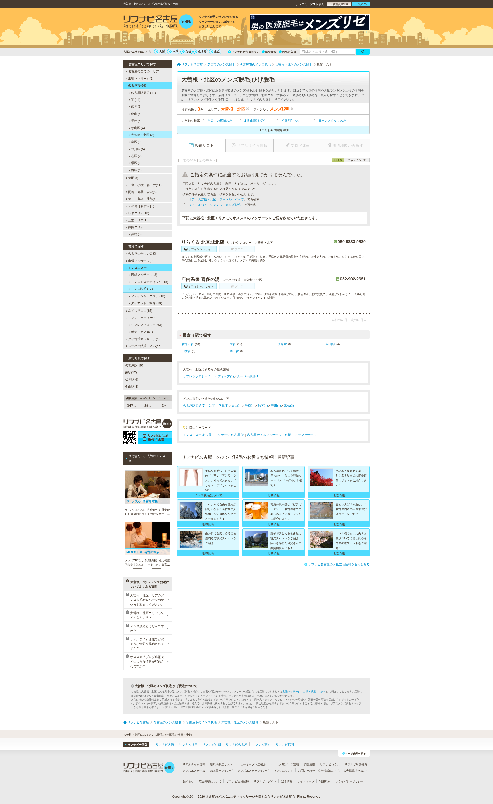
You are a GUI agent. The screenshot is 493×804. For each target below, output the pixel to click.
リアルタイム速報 (194, 764)
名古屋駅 (187, 344)
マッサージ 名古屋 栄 (229, 434)
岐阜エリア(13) (138, 213)
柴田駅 (234, 351)
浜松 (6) (136, 234)
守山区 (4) (138, 127)
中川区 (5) (138, 149)
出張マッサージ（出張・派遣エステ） (304, 691)
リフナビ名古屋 (236, 744)
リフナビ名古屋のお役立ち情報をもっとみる (339, 564)
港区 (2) (136, 155)
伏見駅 (282, 344)
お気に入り (289, 52)
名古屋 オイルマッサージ (264, 434)
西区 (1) (136, 170)
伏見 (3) (136, 106)
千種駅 (186, 351)
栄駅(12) (131, 372)
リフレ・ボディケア (142, 317)
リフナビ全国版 (137, 744)
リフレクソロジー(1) (197, 376)
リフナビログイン (265, 781)
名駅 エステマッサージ (300, 434)
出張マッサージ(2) (141, 78)
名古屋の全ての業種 (142, 253)
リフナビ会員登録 (237, 781)
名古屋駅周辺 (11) (143, 92)
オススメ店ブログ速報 (285, 764)
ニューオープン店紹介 (252, 764)
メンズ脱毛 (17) (142, 288)
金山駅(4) (131, 386)
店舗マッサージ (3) (144, 274)
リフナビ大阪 (165, 744)
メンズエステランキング (253, 770)
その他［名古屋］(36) (143, 206)
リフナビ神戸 (188, 744)
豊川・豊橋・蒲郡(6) (142, 198)
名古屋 (202, 51)
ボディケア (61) (142, 331)
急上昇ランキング (221, 770)
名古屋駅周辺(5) (194, 405)
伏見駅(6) (131, 379)
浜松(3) (289, 405)
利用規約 (324, 781)
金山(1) (237, 405)
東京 (217, 51)
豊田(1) (276, 405)
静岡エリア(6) (137, 227)
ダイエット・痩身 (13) (146, 302)
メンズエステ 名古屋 (197, 434)
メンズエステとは (194, 770)
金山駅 (330, 344)
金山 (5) (136, 113)
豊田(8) (133, 177)
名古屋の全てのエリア (143, 71)
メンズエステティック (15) (149, 281)
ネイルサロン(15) (140, 310)
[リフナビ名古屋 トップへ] (158, 22)
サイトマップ (305, 781)
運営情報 (286, 781)
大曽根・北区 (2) (142, 134)
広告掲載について (210, 781)
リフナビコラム (330, 764)
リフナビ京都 (211, 744)
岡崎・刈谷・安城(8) (142, 191)
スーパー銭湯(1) (248, 376)
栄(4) (211, 405)
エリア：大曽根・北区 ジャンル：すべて (214, 199)
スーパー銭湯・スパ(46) (145, 345)
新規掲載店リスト (221, 764)
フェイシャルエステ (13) (148, 296)
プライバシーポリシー (349, 781)
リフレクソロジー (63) (146, 324)
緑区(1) (263, 405)
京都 (188, 51)
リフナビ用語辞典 (356, 764)
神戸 (175, 51)
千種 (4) (136, 120)
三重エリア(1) (137, 220)
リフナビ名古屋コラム (245, 52)
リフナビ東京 (261, 744)
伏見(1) (224, 405)
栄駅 (233, 344)
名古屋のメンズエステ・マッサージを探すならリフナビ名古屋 (249, 796)
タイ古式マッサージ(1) (144, 338)
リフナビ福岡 (285, 744)
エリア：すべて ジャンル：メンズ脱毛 (213, 204)
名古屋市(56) (137, 85)
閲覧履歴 (271, 52)
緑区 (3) (136, 162)
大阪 (162, 51)
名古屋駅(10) (134, 365)
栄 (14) (135, 99)
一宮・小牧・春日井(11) (145, 184)
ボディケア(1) (224, 376)
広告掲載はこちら (329, 770)
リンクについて (283, 770)
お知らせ (188, 781)
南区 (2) (136, 141)
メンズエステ (137, 267)
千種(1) (250, 405)
